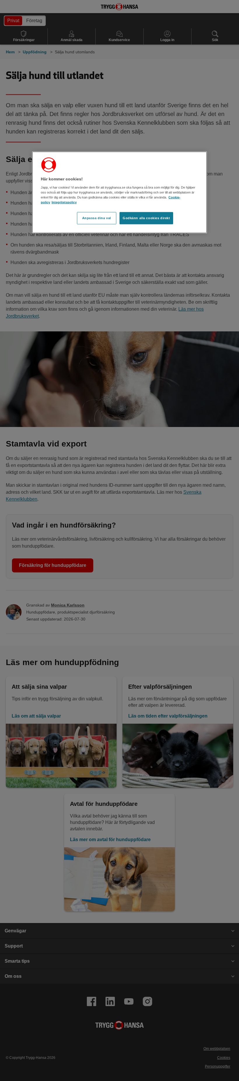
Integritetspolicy (64, 202)
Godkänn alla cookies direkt (146, 218)
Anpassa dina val (96, 218)
